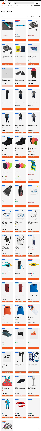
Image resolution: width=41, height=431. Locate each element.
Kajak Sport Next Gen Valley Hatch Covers (32, 149)
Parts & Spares (13, 7)
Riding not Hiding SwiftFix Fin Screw (32, 389)
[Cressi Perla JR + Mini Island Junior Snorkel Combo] (33, 190)
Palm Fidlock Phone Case (32, 317)
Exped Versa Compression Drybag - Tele (6, 296)
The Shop (31, 5)
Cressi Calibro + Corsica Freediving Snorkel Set (6, 248)
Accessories (3, 7)
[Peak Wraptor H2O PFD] (7, 381)
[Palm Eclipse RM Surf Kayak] (7, 264)
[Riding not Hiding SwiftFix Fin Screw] (33, 381)
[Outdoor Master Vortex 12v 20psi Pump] (7, 49)
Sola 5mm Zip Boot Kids (5, 148)
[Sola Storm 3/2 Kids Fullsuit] (7, 118)
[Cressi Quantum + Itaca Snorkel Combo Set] (20, 240)
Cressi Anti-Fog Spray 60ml (32, 247)
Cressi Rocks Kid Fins (31, 172)
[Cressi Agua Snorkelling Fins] (7, 190)
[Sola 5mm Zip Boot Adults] (20, 141)
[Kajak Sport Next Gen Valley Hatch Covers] (33, 141)
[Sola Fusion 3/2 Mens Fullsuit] (33, 118)
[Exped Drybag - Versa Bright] (33, 287)
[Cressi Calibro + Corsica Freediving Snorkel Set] (7, 240)
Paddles (12, 5)
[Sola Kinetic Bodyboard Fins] (20, 73)
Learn (25, 5)
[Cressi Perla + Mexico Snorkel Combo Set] (20, 215)
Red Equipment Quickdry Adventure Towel (32, 57)
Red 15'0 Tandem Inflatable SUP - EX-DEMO (7, 33)
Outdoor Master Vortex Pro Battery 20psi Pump (32, 33)
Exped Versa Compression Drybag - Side (19, 296)
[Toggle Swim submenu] (9, 7)
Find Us (39, 0)
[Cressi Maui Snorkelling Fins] (20, 190)
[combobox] (24, 3)
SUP (8, 5)
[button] (39, 3)
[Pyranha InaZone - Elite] (33, 264)
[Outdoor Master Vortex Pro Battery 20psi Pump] (33, 25)
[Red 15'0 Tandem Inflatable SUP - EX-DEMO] (7, 25)
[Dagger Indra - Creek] (33, 404)
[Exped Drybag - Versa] (7, 310)
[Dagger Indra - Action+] (20, 404)
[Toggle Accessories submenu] (5, 7)
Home (2, 5)
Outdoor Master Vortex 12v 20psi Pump (7, 57)
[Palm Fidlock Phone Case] (33, 310)
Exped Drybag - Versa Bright (32, 295)
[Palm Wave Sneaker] (7, 333)
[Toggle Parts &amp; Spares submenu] (16, 7)
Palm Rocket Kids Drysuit (6, 411)
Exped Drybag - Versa (5, 317)
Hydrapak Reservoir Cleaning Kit (20, 271)
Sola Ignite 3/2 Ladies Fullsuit (19, 125)
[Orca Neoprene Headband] (20, 333)
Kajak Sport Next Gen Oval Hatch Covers (7, 173)
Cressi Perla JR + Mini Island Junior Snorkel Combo (32, 199)
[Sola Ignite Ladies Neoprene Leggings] (7, 94)
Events (28, 5)
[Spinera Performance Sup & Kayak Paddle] (20, 357)
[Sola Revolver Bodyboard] (33, 73)
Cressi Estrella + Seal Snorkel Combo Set (33, 223)
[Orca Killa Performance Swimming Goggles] (7, 357)
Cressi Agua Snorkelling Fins (6, 198)
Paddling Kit (17, 5)
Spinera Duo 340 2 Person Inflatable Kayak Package (32, 365)
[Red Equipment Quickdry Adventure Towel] (33, 49)
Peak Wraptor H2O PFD (5, 388)
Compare (28, 16)
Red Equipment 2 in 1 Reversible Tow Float (20, 57)
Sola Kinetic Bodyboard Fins (19, 80)
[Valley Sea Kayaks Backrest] (7, 73)
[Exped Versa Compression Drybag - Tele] (7, 287)
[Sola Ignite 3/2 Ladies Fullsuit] (20, 118)
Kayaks (5, 5)
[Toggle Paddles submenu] (14, 5)
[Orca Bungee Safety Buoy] (33, 333)
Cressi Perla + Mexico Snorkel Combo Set (19, 223)
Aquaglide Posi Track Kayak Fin (20, 388)
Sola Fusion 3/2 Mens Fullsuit (32, 125)
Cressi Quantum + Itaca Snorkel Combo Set (20, 248)
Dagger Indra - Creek (31, 411)
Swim (8, 7)
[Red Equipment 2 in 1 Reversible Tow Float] (20, 49)
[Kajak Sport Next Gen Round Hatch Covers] (20, 165)
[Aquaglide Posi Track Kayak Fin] (20, 381)
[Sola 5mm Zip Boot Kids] (7, 141)
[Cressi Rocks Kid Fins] (33, 165)
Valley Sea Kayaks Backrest (6, 80)
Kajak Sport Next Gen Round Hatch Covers (19, 173)
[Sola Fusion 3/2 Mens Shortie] (33, 94)
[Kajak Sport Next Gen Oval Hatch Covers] (7, 165)
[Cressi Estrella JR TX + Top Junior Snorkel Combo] (7, 215)
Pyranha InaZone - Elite (32, 271)
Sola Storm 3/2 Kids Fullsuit (6, 125)
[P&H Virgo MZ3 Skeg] (20, 25)
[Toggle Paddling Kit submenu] (19, 5)
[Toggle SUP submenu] (10, 5)
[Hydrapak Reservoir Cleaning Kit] (20, 264)
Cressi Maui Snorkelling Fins (19, 198)
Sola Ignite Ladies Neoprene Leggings (6, 102)
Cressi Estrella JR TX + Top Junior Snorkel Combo (7, 223)
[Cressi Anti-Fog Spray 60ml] (33, 240)
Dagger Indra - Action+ (18, 411)
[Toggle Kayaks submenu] (6, 5)
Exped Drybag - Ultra (18, 317)
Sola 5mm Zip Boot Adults (19, 148)
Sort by (2, 16)
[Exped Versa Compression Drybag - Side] (20, 287)
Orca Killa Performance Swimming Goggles (5, 365)
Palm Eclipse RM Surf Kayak (6, 271)
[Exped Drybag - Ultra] (20, 310)
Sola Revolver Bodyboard (32, 80)
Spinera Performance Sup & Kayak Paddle (19, 365)
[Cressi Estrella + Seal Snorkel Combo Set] (33, 215)
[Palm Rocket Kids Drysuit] (7, 404)
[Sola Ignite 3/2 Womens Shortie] (20, 94)
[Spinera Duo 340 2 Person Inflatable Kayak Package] (33, 357)
